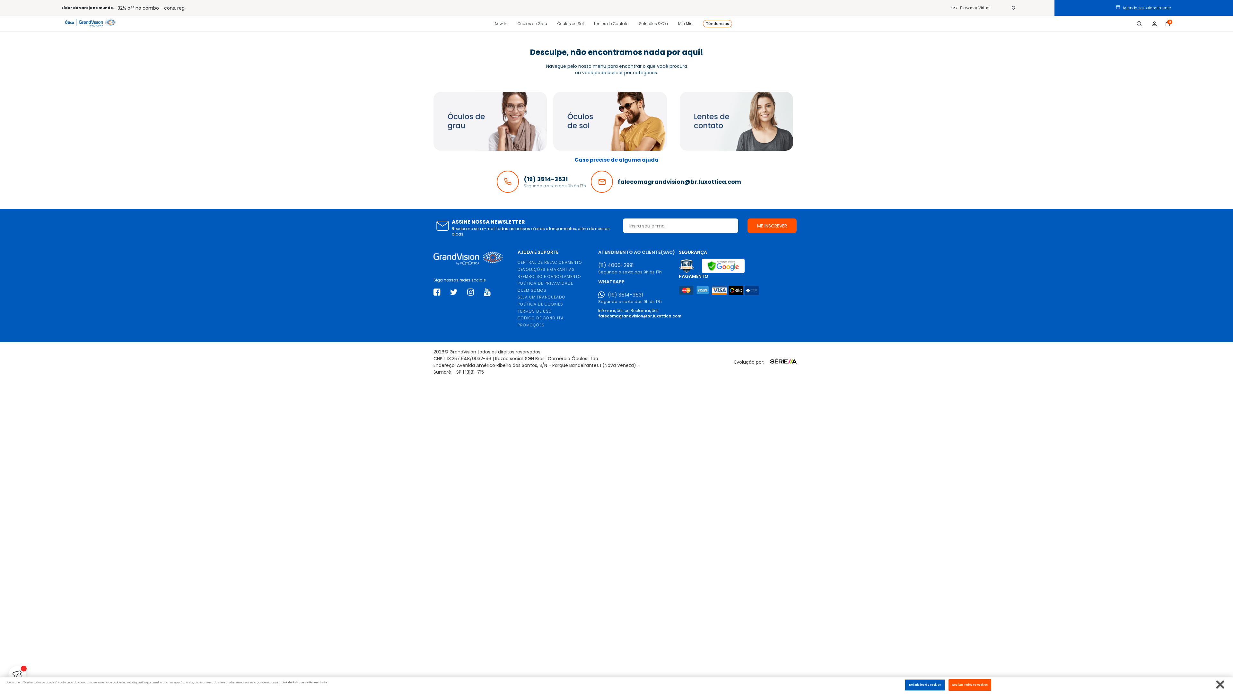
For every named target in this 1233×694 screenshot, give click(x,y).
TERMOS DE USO (535, 311)
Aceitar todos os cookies (970, 685)
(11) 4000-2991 (616, 265)
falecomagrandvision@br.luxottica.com (639, 316)
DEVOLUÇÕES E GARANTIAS (546, 269)
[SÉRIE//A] (782, 364)
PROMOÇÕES (531, 325)
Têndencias (717, 23)
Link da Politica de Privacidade (304, 683)
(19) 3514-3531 (625, 294)
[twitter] (454, 292)
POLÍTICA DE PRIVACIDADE (545, 283)
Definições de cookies (925, 685)
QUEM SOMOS (532, 290)
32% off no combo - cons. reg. (152, 8)
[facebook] (436, 292)
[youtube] (487, 292)
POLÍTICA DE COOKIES (540, 304)
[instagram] (470, 292)
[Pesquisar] (1139, 23)
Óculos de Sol (570, 23)
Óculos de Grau (532, 23)
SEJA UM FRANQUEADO (541, 297)
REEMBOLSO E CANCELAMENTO (549, 276)
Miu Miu (685, 23)
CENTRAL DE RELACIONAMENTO (550, 262)
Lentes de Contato (611, 23)
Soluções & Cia (653, 23)
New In (501, 23)
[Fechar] (1220, 685)
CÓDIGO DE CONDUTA (541, 318)
